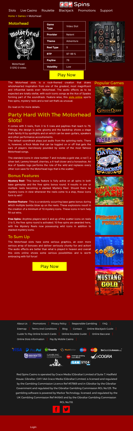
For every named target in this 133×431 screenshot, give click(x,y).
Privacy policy (58, 323)
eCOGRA (101, 356)
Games (22, 16)
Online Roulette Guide (74, 334)
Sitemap (21, 328)
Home (11, 16)
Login (33, 427)
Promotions (87, 10)
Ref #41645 (56, 397)
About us (22, 323)
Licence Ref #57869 (65, 383)
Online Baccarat (101, 334)
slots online (76, 97)
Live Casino (28, 10)
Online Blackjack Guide (100, 328)
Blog (64, 328)
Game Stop (80, 362)
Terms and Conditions (44, 328)
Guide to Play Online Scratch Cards (36, 334)
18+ (76, 356)
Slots (12, 10)
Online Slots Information (30, 339)
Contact (77, 328)
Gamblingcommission (54, 356)
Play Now (67, 74)
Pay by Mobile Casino (61, 339)
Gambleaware (111, 350)
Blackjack (66, 10)
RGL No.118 (66, 402)
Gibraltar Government (56, 362)
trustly (51, 350)
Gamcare (33, 355)
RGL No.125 (104, 388)
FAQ (105, 323)
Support (106, 10)
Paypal (33, 350)
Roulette (48, 10)
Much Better (68, 350)
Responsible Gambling (84, 323)
